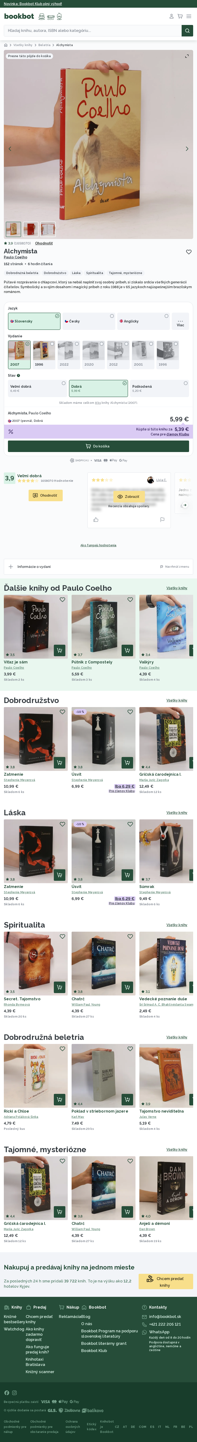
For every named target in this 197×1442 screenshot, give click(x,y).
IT (159, 1427)
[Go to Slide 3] (48, 229)
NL (167, 1427)
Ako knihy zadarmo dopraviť (35, 1334)
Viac (180, 325)
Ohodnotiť (44, 243)
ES (152, 1427)
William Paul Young (86, 1004)
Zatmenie (13, 774)
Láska (15, 812)
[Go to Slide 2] (30, 229)
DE (133, 1427)
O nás (86, 1324)
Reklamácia (70, 1316)
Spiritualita (24, 924)
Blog (85, 1316)
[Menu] (189, 16)
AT (125, 1427)
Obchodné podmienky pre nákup (15, 1427)
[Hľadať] (187, 30)
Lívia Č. (161, 480)
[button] (98, 144)
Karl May (78, 1117)
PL (191, 1427)
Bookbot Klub (94, 1350)
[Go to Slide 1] (13, 229)
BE (183, 1427)
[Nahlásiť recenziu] (162, 519)
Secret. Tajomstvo (22, 999)
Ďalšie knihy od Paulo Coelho (58, 588)
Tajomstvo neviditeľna (161, 1111)
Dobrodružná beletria (44, 1037)
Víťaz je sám (16, 662)
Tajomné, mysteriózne (45, 1149)
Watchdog (14, 1329)
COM (142, 1427)
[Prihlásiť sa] (171, 16)
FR (175, 1427)
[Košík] (180, 16)
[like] (96, 519)
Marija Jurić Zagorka (18, 1229)
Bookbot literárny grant (103, 1343)
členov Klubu (177, 434)
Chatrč (78, 999)
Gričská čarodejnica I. (160, 774)
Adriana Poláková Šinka (21, 1117)
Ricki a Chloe (16, 1111)
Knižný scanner (40, 1372)
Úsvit (77, 774)
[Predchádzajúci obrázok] (10, 148)
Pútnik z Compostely (92, 662)
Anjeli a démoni (154, 1223)
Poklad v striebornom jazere (100, 1111)
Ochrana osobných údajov (73, 1427)
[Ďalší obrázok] (187, 148)
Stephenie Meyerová (19, 780)
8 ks (98, 403)
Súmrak (146, 886)
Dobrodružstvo (31, 700)
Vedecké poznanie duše (163, 999)
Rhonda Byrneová (17, 1004)
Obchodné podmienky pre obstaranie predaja (44, 1427)
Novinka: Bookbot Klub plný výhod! (33, 4)
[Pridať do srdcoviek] (189, 252)
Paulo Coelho (15, 257)
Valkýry (146, 662)
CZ (117, 1427)
